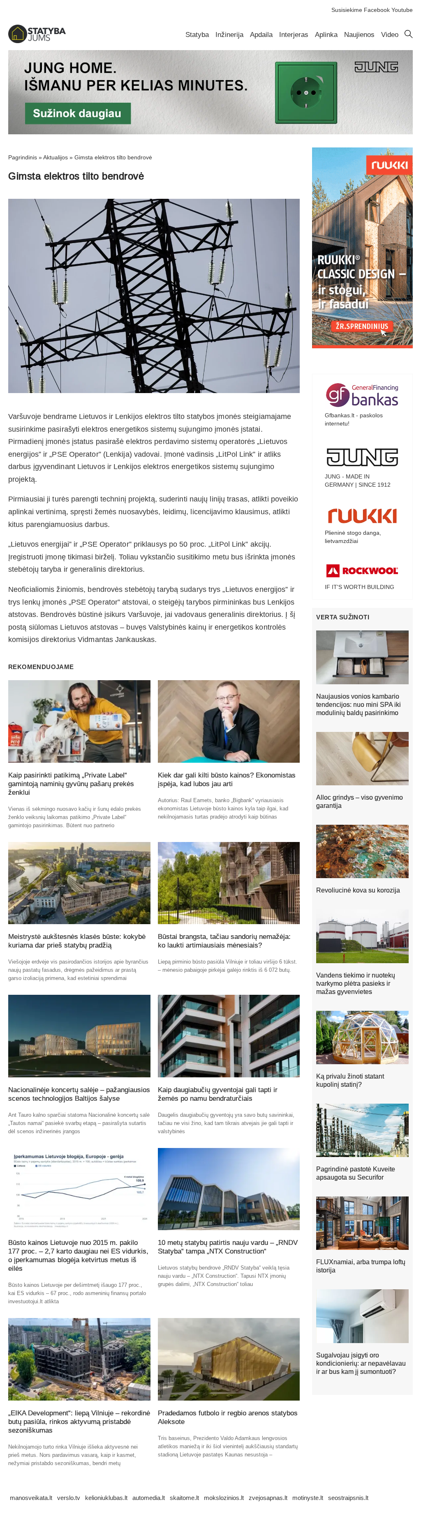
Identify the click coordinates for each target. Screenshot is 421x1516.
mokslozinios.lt (224, 1497)
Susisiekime (346, 10)
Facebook (377, 10)
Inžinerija (229, 35)
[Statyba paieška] (409, 36)
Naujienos (359, 35)
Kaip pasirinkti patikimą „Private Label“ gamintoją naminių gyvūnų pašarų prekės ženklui (71, 783)
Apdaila (261, 35)
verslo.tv (68, 1497)
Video (389, 35)
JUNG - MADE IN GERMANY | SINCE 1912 (358, 480)
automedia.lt (148, 1497)
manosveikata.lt (31, 1497)
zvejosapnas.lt (268, 1497)
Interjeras (293, 35)
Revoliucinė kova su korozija (358, 890)
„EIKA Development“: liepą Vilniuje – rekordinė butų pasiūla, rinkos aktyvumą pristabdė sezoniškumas (79, 1421)
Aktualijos (55, 157)
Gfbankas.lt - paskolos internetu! (354, 419)
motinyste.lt (307, 1497)
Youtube (402, 10)
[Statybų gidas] (37, 41)
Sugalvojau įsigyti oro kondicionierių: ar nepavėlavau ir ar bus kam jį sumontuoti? (361, 1363)
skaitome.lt (184, 1497)
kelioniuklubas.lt (106, 1497)
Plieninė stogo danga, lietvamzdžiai (353, 536)
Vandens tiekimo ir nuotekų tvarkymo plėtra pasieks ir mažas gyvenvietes (355, 983)
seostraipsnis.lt (348, 1497)
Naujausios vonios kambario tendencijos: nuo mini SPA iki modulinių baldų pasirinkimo (358, 704)
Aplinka (326, 35)
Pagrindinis (22, 157)
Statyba (197, 35)
